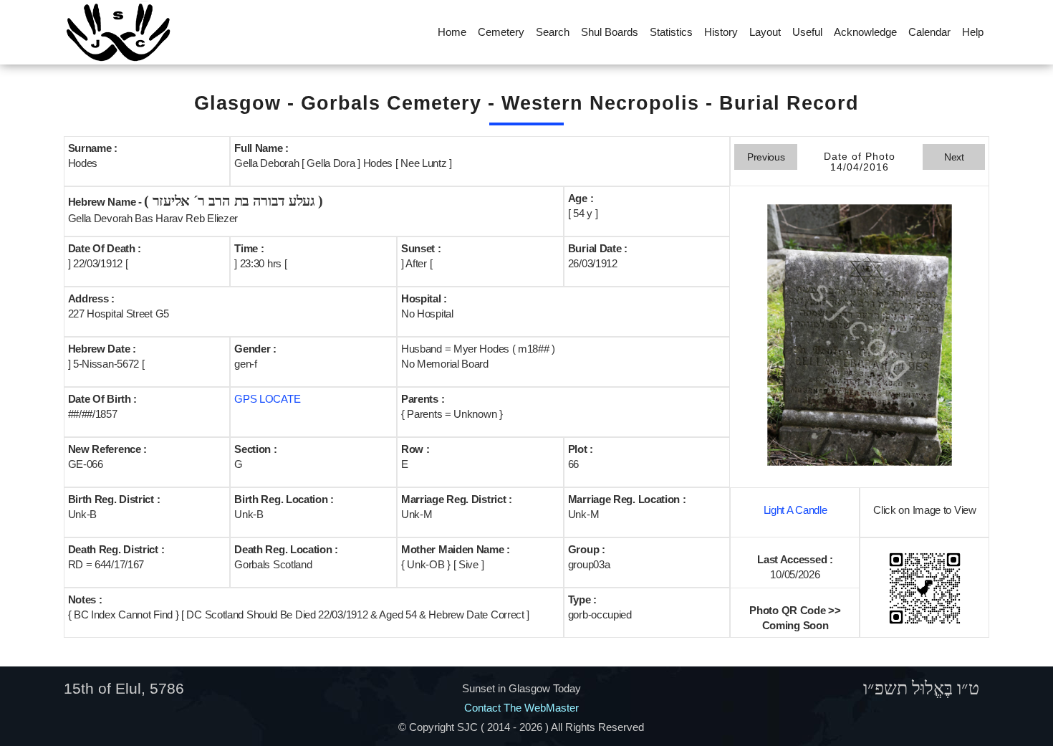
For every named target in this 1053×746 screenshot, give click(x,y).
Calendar (929, 32)
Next (954, 157)
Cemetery (501, 32)
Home (452, 32)
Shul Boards (609, 32)
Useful (807, 32)
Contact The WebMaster (521, 708)
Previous (766, 157)
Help (973, 32)
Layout (765, 32)
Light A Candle (795, 510)
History (721, 32)
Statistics (671, 32)
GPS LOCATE (267, 399)
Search (552, 32)
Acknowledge (865, 32)
